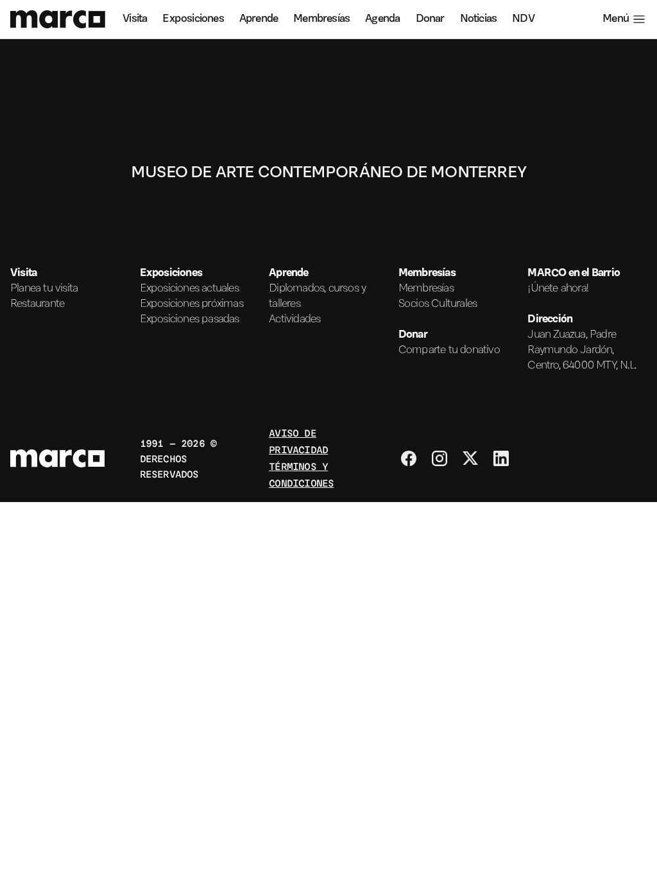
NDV (523, 19)
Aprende (258, 19)
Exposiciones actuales (189, 289)
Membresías (321, 19)
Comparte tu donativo (449, 350)
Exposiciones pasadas (189, 320)
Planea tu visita (44, 289)
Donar (430, 19)
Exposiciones (192, 19)
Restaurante (37, 304)
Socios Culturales (437, 304)
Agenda (382, 19)
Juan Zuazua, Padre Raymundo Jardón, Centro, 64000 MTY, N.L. (581, 350)
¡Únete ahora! (558, 289)
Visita (135, 19)
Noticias (478, 19)
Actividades (294, 320)
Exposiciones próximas (191, 304)
